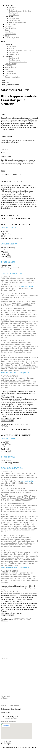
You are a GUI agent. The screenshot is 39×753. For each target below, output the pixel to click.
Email (3, 254)
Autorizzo (6, 397)
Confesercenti (13, 13)
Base (5, 268)
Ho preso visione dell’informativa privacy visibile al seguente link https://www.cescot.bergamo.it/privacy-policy (18, 393)
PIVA (3, 252)
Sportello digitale (10, 28)
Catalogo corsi (14, 19)
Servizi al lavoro (10, 34)
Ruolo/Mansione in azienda (10, 238)
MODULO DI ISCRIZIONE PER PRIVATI (15, 430)
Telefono (4, 256)
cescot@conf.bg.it (28, 286)
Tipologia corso (6, 266)
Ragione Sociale (6, 247)
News (7, 36)
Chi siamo (12, 7)
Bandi (7, 30)
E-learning (8, 26)
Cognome (4, 234)
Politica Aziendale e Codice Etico (20, 11)
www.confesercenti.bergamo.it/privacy (15, 372)
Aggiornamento (14, 268)
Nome (3, 231)
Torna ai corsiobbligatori (5, 697)
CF (2, 236)
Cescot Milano (14, 15)
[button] (19, 41)
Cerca (3, 82)
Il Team (11, 9)
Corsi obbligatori (14, 20)
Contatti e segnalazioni (12, 37)
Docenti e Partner (10, 24)
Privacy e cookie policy (8, 749)
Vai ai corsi (4, 658)
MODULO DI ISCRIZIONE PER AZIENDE (16, 219)
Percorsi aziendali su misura (18, 22)
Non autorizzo (17, 397)
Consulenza (9, 32)
